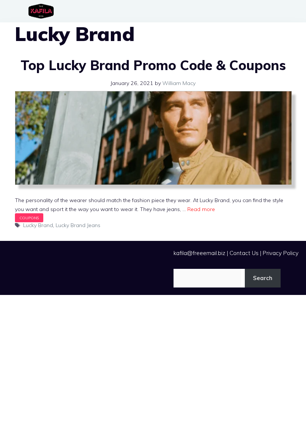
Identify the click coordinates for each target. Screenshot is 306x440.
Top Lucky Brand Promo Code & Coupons (153, 65)
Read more (201, 209)
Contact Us (244, 253)
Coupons (29, 218)
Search (262, 278)
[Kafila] (43, 11)
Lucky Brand (38, 225)
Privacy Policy (281, 253)
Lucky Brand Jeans (78, 225)
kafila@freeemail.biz (199, 253)
